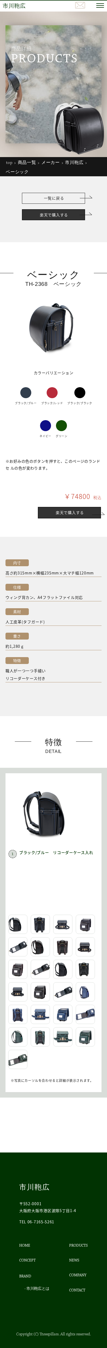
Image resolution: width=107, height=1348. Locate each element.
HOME (24, 1245)
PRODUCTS (78, 1245)
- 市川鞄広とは (36, 1288)
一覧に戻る (54, 198)
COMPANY (77, 1275)
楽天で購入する (54, 214)
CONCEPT (27, 1260)
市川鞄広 (14, 6)
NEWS (74, 1260)
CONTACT (77, 1290)
